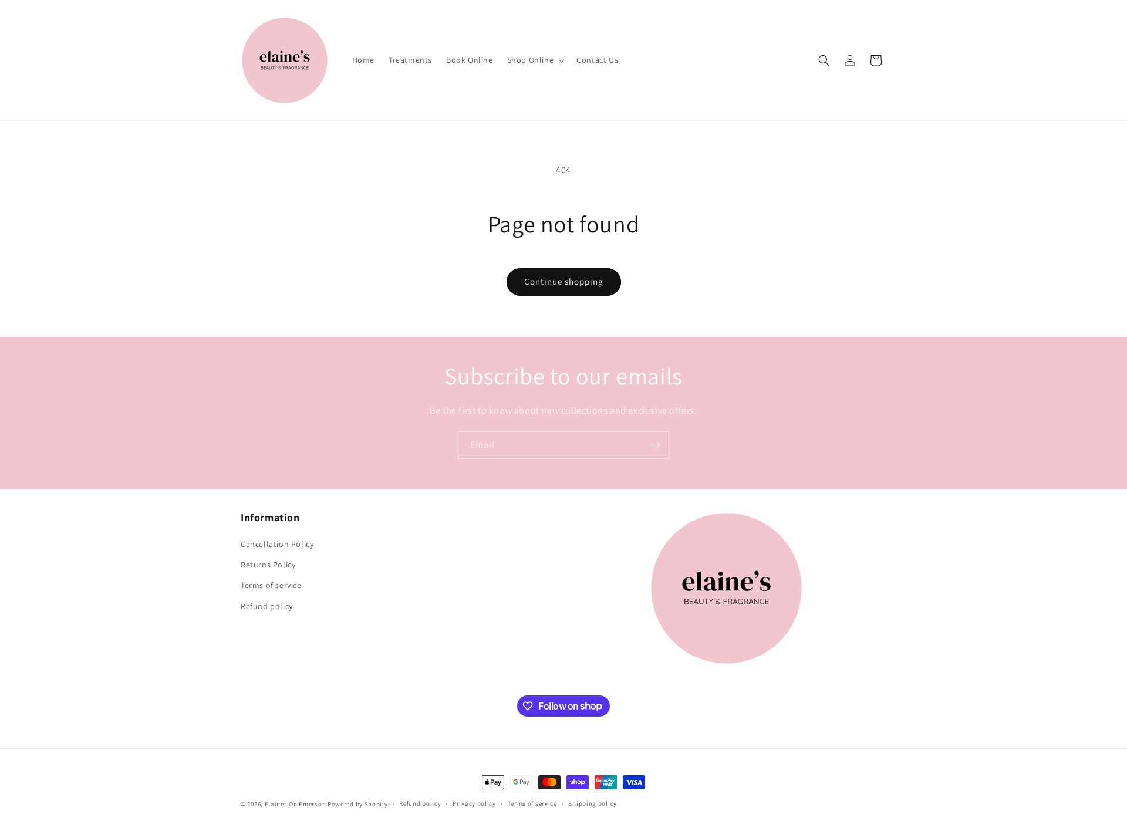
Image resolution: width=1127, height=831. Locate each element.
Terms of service (271, 585)
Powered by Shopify (358, 804)
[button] (535, 60)
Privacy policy (474, 803)
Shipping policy (592, 803)
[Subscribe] (656, 445)
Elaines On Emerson (295, 804)
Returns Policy (268, 564)
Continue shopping (563, 281)
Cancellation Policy (277, 544)
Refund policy (267, 606)
